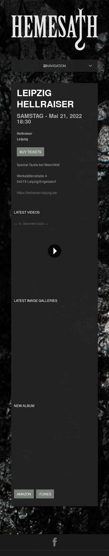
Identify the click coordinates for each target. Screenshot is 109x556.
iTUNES (45, 493)
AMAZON (24, 493)
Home (59, 65)
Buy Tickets (30, 151)
